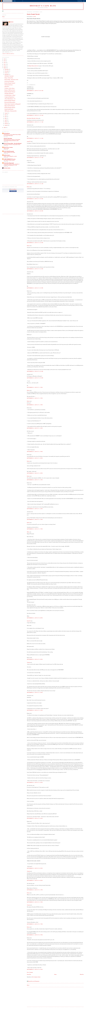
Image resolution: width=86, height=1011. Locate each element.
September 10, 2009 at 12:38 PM (35, 288)
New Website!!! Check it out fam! (9, 160)
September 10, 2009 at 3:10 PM (35, 692)
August (6, 113)
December (7, 69)
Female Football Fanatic (9, 109)
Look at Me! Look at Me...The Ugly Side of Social (12, 144)
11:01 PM (34, 16)
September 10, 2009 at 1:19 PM (35, 451)
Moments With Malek (8, 138)
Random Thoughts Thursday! (33, 14)
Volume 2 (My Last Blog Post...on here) (10, 156)
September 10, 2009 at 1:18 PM (35, 428)
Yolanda (28, 662)
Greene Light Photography (9, 151)
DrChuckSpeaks (7, 133)
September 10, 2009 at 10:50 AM (35, 90)
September (7, 74)
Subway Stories (6, 148)
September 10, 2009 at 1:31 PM (35, 479)
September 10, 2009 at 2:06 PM (35, 617)
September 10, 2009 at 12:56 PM (35, 371)
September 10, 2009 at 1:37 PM (35, 529)
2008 (5, 127)
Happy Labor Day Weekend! (10, 105)
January (6, 125)
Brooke (28, 186)
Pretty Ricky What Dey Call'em (32, 118)
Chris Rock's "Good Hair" (9, 76)
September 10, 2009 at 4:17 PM (35, 924)
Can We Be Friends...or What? (10, 95)
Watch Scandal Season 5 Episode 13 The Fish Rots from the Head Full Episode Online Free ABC (12, 140)
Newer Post (29, 974)
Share (28, 985)
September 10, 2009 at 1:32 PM (35, 508)
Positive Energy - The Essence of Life (11, 79)
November (7, 71)
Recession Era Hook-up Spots (10, 102)
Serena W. (29, 620)
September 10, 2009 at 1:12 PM (35, 387)
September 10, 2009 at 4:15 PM (35, 902)
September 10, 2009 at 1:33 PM (35, 519)
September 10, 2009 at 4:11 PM (35, 889)
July (6, 114)
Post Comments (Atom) (36, 977)
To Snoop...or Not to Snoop (9, 88)
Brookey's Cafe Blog (43, 5)
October (6, 72)
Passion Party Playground (9, 163)
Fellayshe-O (7, 86)
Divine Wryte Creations (8, 147)
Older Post (82, 974)
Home (55, 974)
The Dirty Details (7, 168)
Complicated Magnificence (9, 97)
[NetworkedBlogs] (13, 189)
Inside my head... (7, 155)
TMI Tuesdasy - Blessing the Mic (11, 111)
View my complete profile (8, 53)
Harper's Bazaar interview (33, 65)
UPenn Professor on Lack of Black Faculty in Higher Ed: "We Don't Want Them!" (12, 135)
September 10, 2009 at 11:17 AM (35, 122)
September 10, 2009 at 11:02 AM (35, 115)
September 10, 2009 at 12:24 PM (35, 242)
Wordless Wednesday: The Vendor (9, 152)
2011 (5, 64)
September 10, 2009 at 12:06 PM (35, 210)
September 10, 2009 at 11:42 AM (35, 183)
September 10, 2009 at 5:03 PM (35, 969)
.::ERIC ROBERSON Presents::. (10, 159)
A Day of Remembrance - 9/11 (10, 98)
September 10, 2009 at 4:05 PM (35, 868)
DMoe (28, 532)
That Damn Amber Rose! (9, 93)
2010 (5, 66)
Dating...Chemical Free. (9, 77)
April (6, 120)
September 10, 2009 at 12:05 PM (35, 198)
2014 (5, 59)
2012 (5, 62)
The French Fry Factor (9, 84)
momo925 (29, 141)
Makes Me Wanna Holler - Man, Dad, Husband (12, 143)
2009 (5, 67)
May (6, 118)
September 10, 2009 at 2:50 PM (35, 659)
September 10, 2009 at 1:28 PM (35, 458)
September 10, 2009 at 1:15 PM (35, 398)
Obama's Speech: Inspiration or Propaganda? (13, 104)
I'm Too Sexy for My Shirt (9, 81)
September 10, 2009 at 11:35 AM (35, 157)
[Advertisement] (37, 996)
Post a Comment (30, 972)
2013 (5, 60)
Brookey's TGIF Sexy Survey (10, 90)
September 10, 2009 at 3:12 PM (35, 710)
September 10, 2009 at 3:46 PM (35, 782)
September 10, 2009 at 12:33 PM (35, 268)
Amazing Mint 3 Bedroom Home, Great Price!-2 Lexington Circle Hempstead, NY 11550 (11, 165)
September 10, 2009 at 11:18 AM (35, 138)
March (6, 121)
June (6, 116)
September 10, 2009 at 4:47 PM (35, 934)
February (6, 123)
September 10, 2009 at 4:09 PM (35, 880)
